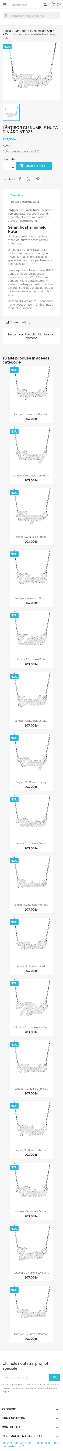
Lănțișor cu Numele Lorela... (31, 720)
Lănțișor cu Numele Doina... (31, 1211)
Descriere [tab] (16, 195)
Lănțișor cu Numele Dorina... (31, 843)
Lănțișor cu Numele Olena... (31, 598)
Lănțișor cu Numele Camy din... (31, 475)
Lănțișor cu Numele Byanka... (31, 414)
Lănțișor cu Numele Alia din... (31, 1027)
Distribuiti (19, 178)
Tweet (28, 178)
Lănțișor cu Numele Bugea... (31, 536)
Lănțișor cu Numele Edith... (31, 659)
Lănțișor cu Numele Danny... (31, 782)
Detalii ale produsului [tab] (25, 202)
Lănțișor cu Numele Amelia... (31, 1088)
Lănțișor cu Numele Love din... (31, 1272)
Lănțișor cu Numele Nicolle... (31, 966)
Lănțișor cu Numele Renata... (31, 1334)
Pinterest (37, 178)
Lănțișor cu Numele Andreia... (31, 904)
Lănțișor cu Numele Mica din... (32, 1150)
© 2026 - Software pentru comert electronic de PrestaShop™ (30, 1444)
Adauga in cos (34, 166)
